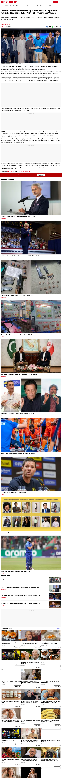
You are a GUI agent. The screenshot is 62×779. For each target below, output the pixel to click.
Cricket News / (10, 5)
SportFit (2, 26)
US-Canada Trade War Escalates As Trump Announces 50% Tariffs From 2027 (20, 256)
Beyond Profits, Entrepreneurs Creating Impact (12, 532)
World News (3, 218)
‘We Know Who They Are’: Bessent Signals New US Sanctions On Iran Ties (20, 603)
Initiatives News (4, 534)
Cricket (2, 415)
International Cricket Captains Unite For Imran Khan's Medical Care (17, 413)
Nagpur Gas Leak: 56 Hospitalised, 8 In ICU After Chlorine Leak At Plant (20, 579)
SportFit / (5, 5)
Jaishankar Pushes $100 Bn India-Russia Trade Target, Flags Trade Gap (18, 216)
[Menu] (59, 2)
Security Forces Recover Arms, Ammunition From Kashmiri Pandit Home (19, 295)
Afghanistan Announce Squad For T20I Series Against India (15, 571)
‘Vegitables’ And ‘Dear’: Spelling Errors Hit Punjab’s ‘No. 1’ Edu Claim (17, 335)
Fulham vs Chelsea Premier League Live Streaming (13, 492)
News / (2, 5)
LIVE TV (55, 2)
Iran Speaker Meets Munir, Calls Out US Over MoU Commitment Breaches (19, 374)
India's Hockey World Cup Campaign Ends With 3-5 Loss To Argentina (18, 453)
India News (3, 297)
